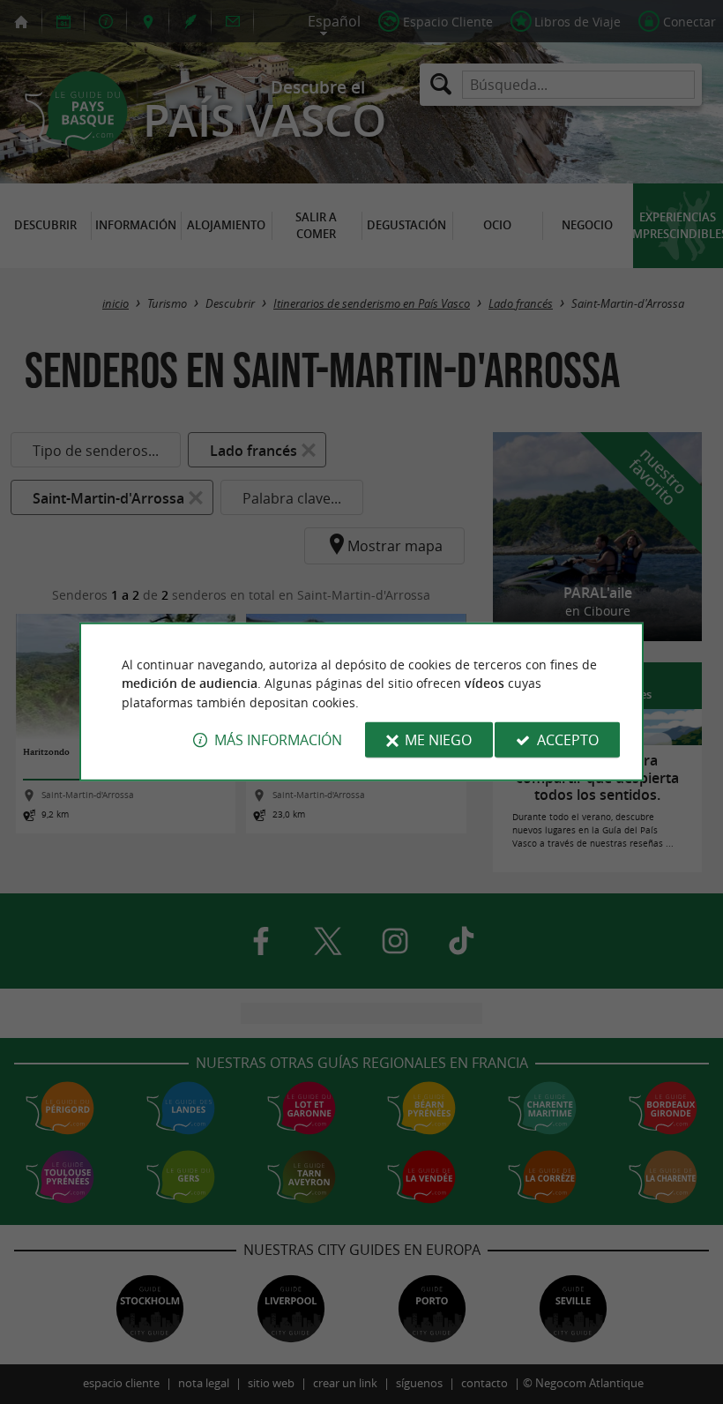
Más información (278, 740)
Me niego (438, 740)
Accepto (568, 740)
